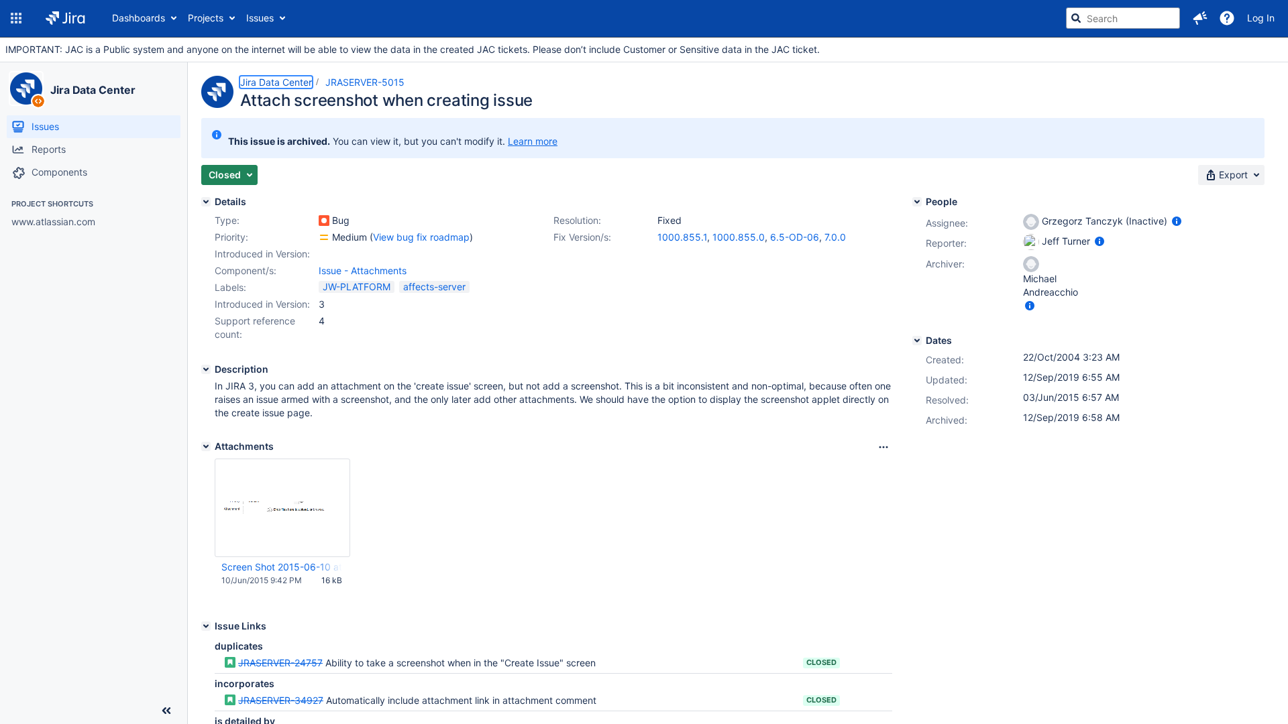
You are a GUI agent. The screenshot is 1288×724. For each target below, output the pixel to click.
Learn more (532, 141)
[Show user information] (1176, 221)
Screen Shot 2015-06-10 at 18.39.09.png (281, 566)
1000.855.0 (738, 237)
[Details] (206, 201)
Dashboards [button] (138, 17)
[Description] (206, 369)
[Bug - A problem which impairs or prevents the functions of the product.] (324, 220)
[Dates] (917, 340)
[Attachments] (206, 446)
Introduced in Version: (262, 304)
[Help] (1227, 18)
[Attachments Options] (883, 447)
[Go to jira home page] (65, 18)
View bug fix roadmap (421, 237)
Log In (1261, 17)
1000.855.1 (682, 237)
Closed (821, 662)
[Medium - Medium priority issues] (324, 237)
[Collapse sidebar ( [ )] (166, 711)
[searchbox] (1123, 18)
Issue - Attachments (363, 270)
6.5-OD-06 (794, 237)
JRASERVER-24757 (280, 662)
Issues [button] (260, 17)
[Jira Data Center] (26, 88)
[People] (917, 201)
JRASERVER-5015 (365, 82)
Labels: (230, 287)
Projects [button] (205, 17)
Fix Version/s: (582, 237)
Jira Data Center (92, 89)
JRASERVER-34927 (280, 700)
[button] (16, 18)
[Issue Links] (206, 626)
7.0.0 (835, 237)
